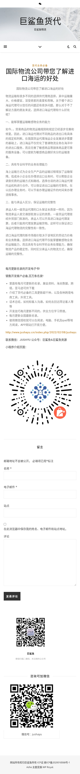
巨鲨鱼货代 (40, 21)
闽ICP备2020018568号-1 (57, 762)
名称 (8, 468)
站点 (6, 506)
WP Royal (48, 767)
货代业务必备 (40, 65)
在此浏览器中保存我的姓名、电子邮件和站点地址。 (36, 529)
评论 (6, 536)
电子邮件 (10, 487)
